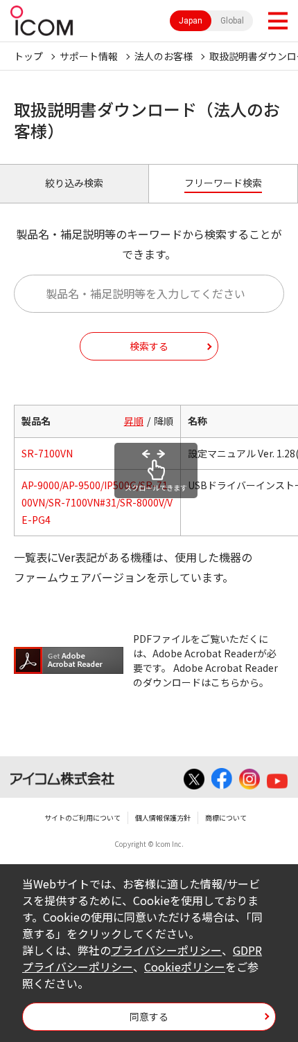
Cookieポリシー (184, 966)
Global (232, 21)
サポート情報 (89, 56)
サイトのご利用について (82, 817)
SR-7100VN (47, 453)
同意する (149, 1016)
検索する (149, 346)
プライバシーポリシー (166, 950)
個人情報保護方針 (163, 817)
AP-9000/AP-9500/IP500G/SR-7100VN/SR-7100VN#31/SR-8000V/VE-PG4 (97, 502)
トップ (28, 56)
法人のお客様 (163, 56)
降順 (163, 421)
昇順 (133, 421)
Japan (190, 21)
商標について (226, 817)
